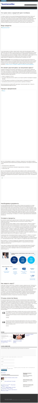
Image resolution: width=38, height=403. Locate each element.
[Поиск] (36, 5)
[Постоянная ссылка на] (2, 379)
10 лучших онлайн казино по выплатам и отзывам (9, 390)
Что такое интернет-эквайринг (29, 335)
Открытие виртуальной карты (13, 0)
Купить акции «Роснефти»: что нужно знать (6, 341)
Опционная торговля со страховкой (27, 373)
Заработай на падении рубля (28, 384)
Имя (2, 358)
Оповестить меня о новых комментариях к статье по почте (12, 356)
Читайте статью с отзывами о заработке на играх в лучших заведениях (19, 64)
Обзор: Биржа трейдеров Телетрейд (8, 385)
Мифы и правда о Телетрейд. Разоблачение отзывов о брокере (8, 388)
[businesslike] (7, 4)
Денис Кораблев (7, 14)
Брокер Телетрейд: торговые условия (11, 377)
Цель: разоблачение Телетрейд (10, 381)
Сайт (2, 364)
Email (2, 361)
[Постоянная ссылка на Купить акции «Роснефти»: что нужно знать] (7, 339)
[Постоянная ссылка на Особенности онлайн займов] (19, 339)
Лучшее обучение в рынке (27, 379)
